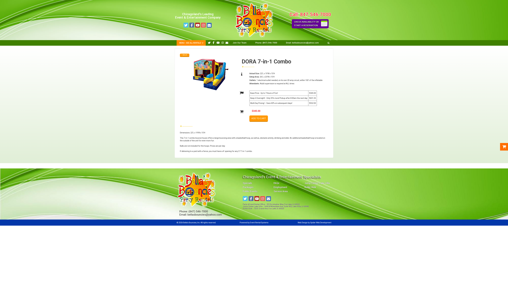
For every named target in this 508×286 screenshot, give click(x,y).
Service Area (281, 191)
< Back (184, 55)
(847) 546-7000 (269, 43)
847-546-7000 (315, 14)
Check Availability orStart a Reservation (306, 24)
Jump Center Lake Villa (317, 183)
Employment (280, 187)
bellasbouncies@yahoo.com (305, 43)
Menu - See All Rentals (190, 43)
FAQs (276, 183)
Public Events (250, 191)
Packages (248, 187)
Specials (247, 183)
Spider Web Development (320, 223)
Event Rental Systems (259, 223)
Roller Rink (310, 187)
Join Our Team (239, 43)
